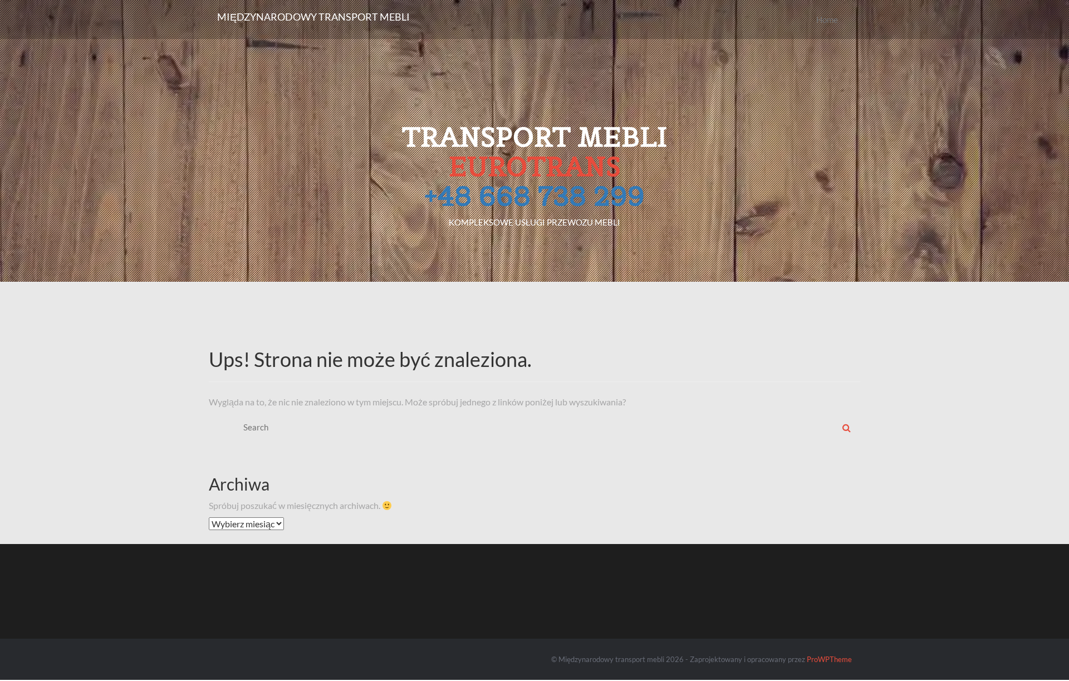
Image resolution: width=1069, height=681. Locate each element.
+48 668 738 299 (534, 196)
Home (827, 19)
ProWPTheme (829, 659)
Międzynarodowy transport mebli (313, 17)
